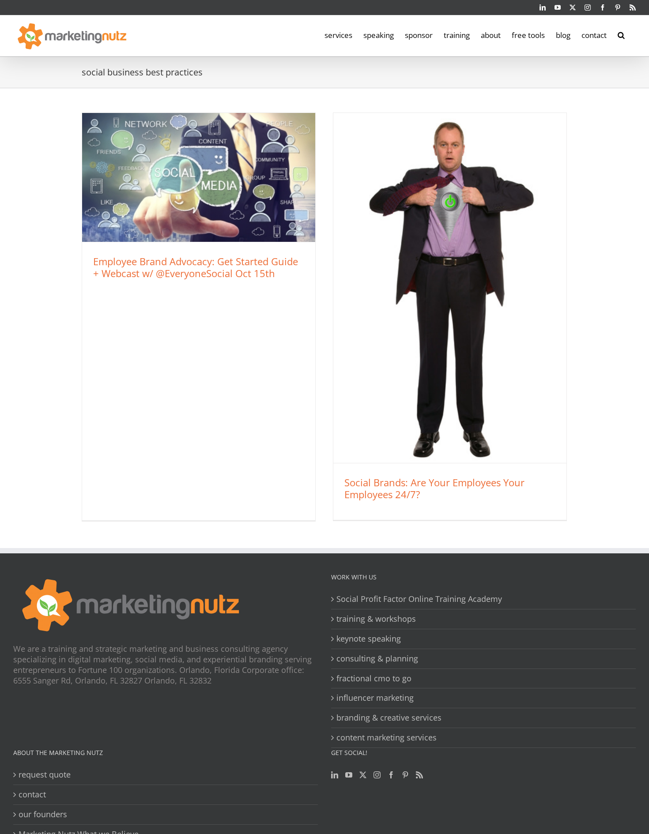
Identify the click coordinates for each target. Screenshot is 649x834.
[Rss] (419, 774)
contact (32, 794)
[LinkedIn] (334, 774)
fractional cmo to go (373, 678)
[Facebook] (391, 774)
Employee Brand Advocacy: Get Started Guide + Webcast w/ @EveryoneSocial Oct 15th (195, 267)
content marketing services (386, 738)
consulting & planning (377, 659)
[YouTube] (348, 774)
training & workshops (376, 619)
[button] (621, 34)
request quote (45, 775)
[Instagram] (377, 774)
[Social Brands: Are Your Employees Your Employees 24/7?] (449, 288)
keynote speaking (368, 639)
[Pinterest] (405, 774)
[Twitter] (362, 774)
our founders (43, 814)
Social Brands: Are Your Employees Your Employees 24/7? (434, 488)
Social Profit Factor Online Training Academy (419, 599)
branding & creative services (388, 718)
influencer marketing (375, 698)
